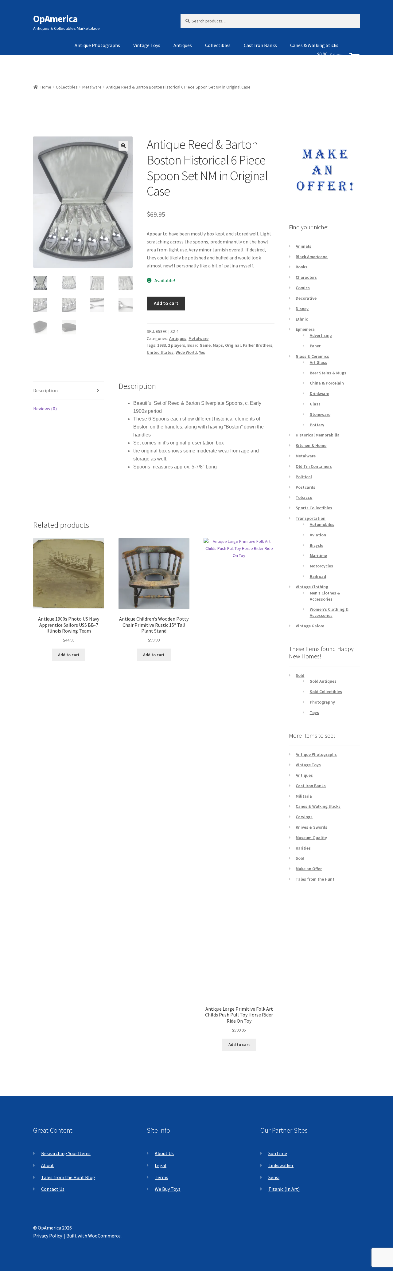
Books (301, 267)
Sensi (273, 1177)
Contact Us (52, 1189)
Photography (322, 702)
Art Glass (318, 362)
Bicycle (316, 545)
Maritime (318, 555)
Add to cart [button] (69, 654)
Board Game (199, 345)
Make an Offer (309, 868)
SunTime (277, 1153)
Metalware (198, 338)
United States (160, 352)
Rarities (303, 848)
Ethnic (302, 319)
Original (233, 345)
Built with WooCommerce (93, 1236)
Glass (315, 404)
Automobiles (322, 524)
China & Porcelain (327, 383)
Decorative (306, 298)
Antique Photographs (97, 45)
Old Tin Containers (314, 466)
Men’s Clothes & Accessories (325, 596)
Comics (303, 287)
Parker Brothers (257, 345)
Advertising (321, 335)
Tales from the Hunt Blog (68, 1177)
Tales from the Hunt (315, 879)
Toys (314, 712)
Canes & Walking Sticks (318, 806)
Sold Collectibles (326, 691)
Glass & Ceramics (312, 356)
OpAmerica (55, 19)
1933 (161, 345)
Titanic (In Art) (284, 1189)
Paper (315, 346)
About (47, 1165)
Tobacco (304, 497)
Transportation (310, 518)
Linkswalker (281, 1165)
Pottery (317, 425)
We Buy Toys (168, 1189)
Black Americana (312, 256)
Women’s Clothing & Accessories (329, 612)
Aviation (318, 535)
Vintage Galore (310, 626)
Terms (161, 1177)
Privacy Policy (47, 1236)
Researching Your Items (66, 1153)
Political (304, 477)
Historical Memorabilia (318, 435)
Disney (302, 308)
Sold (300, 675)
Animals (303, 246)
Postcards (305, 487)
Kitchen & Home (311, 445)
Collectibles (218, 45)
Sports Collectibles (314, 508)
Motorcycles (321, 566)
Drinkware (319, 393)
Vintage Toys (146, 45)
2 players (176, 345)
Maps (218, 345)
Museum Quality (311, 837)
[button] (123, 146)
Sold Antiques (323, 681)
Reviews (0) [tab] (45, 408)
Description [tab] (45, 390)
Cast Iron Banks (260, 45)
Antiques (182, 45)
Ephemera (305, 329)
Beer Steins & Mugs (328, 373)
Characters (306, 277)
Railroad (318, 576)
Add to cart (166, 303)
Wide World (186, 352)
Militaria (304, 796)
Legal (160, 1165)
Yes (202, 352)
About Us (164, 1153)
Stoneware (320, 414)
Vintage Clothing (312, 587)
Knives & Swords (311, 827)
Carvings (304, 816)
